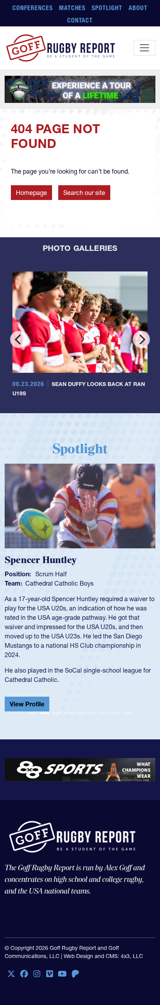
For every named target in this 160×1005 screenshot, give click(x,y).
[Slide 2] (44, 713)
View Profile (62, 698)
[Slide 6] (91, 713)
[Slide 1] (33, 713)
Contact (80, 20)
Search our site (84, 192)
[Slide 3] (56, 713)
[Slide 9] (127, 713)
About (138, 8)
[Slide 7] (103, 713)
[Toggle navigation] (144, 48)
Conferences (32, 8)
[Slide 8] (115, 713)
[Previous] (18, 339)
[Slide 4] (68, 713)
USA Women (78, 583)
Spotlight (107, 8)
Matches (72, 8)
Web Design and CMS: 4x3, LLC (103, 956)
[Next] (141, 339)
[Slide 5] (80, 713)
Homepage (31, 192)
